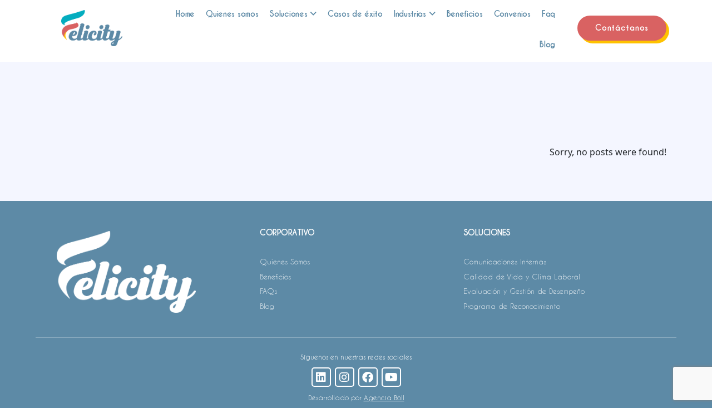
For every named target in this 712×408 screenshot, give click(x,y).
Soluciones (288, 14)
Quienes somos (232, 14)
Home (185, 14)
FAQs (268, 291)
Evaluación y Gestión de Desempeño (524, 291)
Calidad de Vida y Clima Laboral (521, 276)
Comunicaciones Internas (504, 261)
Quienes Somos (285, 261)
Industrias (410, 14)
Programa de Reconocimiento (511, 306)
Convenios (512, 14)
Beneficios (465, 14)
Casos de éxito (355, 14)
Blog (547, 45)
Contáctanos (622, 28)
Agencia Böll (384, 397)
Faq (548, 14)
